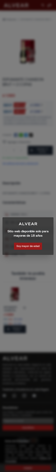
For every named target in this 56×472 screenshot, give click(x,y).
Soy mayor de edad (28, 246)
